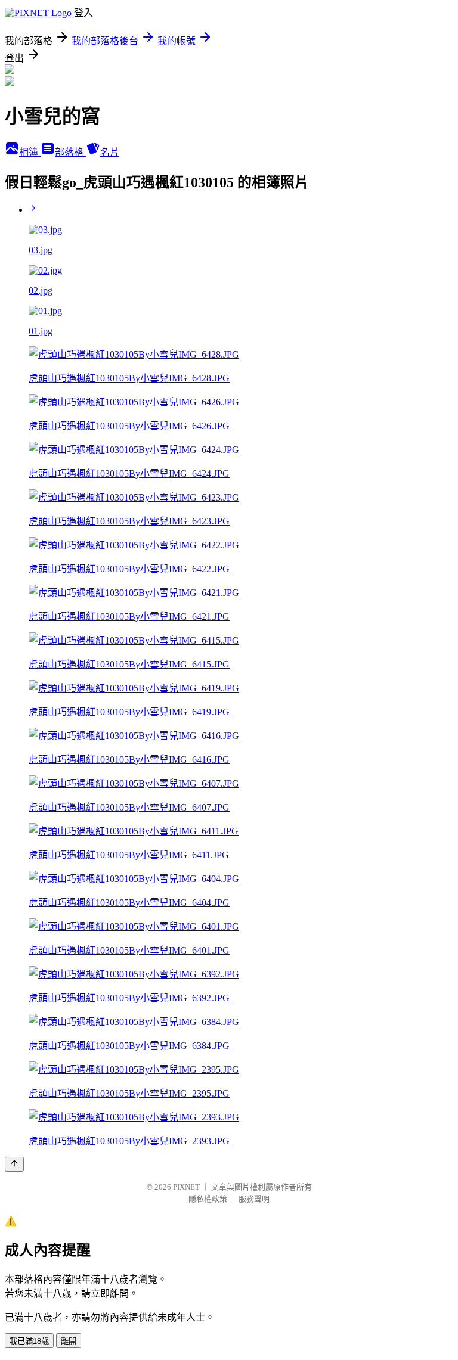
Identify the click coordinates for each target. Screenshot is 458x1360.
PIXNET (186, 1186)
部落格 (70, 152)
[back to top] (14, 1164)
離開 (68, 1341)
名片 (109, 152)
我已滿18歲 (29, 1341)
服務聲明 (254, 1198)
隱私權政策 (207, 1198)
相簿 (30, 152)
